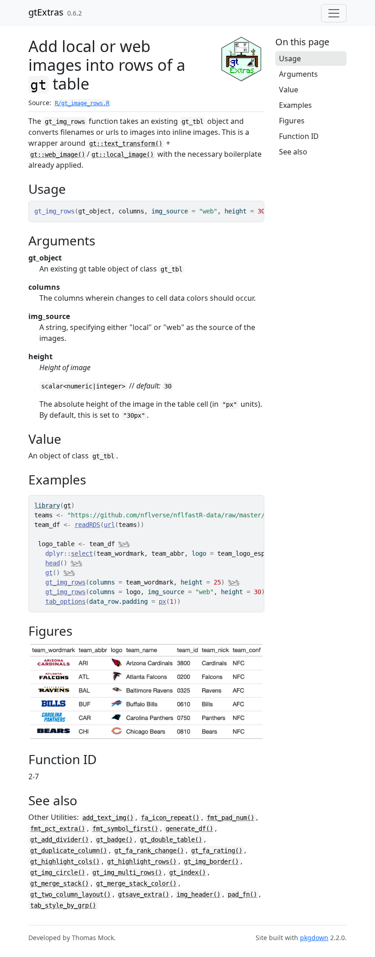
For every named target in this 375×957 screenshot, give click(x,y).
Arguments (298, 74)
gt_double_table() (171, 839)
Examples (295, 105)
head (52, 563)
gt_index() (187, 872)
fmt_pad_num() (230, 817)
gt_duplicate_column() (68, 850)
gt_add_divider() (59, 839)
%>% (123, 544)
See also (293, 152)
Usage (290, 58)
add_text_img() (108, 817)
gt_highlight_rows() (142, 861)
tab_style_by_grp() (63, 905)
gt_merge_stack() (59, 883)
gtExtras (46, 12)
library (47, 505)
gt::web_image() (57, 154)
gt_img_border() (211, 861)
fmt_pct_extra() (57, 828)
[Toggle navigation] (334, 13)
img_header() (198, 894)
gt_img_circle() (57, 872)
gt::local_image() (122, 154)
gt (67, 505)
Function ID (299, 136)
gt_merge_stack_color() (136, 883)
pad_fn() (242, 894)
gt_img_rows (65, 582)
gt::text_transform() (125, 143)
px (162, 601)
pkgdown (314, 937)
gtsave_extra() (143, 894)
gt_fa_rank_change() (149, 850)
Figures (292, 121)
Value (288, 90)
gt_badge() (114, 839)
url (109, 524)
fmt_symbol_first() (125, 828)
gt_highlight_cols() (65, 861)
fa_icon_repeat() (170, 817)
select (82, 553)
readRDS (87, 524)
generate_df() (189, 828)
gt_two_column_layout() (70, 894)
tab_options (65, 601)
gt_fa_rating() (216, 850)
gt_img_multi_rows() (127, 872)
